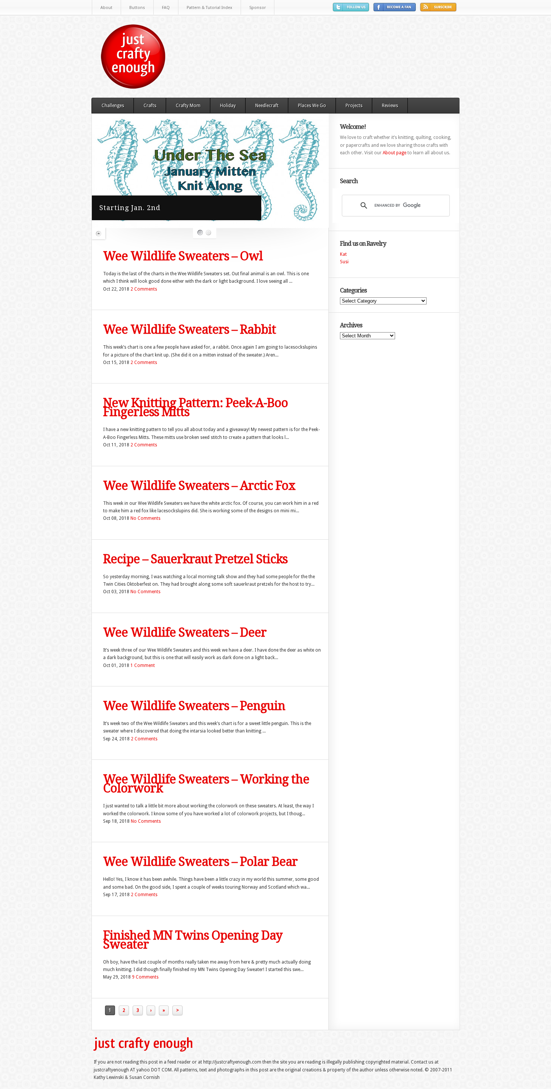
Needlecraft (266, 105)
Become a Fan (395, 10)
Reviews (390, 105)
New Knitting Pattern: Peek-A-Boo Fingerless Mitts (195, 407)
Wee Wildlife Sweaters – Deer (185, 632)
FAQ (166, 7)
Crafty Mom (188, 105)
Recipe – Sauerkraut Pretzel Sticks (195, 559)
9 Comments (145, 977)
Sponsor (257, 7)
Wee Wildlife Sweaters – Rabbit (189, 329)
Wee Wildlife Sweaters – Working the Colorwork (206, 783)
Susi (344, 261)
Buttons (137, 7)
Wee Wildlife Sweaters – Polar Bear (200, 862)
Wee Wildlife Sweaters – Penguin (194, 706)
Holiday (228, 105)
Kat (343, 254)
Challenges (113, 105)
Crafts (150, 105)
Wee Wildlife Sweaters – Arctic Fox (199, 486)
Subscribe (439, 10)
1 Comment (142, 665)
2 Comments (143, 289)
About (106, 7)
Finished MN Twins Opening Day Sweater (192, 940)
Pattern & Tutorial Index (209, 7)
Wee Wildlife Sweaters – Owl (183, 256)
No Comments (145, 518)
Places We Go (312, 105)
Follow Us (352, 10)
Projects (354, 105)
